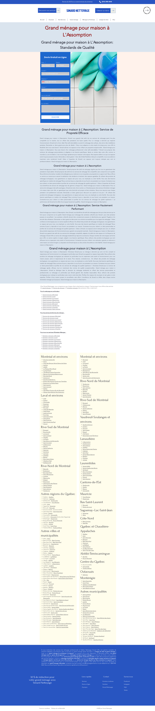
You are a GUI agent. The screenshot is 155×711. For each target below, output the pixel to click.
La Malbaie (53, 556)
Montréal (85, 360)
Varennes (45, 450)
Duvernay (46, 404)
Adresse (43, 87)
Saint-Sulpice (86, 445)
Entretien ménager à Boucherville (52, 343)
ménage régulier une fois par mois (53, 660)
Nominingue (55, 575)
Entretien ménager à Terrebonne (52, 346)
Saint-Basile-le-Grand (62, 600)
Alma (48, 538)
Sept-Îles (85, 523)
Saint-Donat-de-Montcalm (66, 605)
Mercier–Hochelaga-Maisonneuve (53, 374)
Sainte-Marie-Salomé (62, 614)
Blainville (45, 469)
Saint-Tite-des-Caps (88, 550)
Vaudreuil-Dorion (87, 425)
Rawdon (51, 587)
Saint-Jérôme (47, 489)
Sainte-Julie (54, 612)
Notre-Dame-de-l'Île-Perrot (67, 576)
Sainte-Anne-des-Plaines (50, 483)
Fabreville (46, 406)
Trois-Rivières (55, 502)
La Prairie (45, 439)
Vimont (45, 424)
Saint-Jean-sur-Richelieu (65, 623)
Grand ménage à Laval (49, 296)
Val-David (85, 470)
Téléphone (44, 79)
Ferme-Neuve (56, 555)
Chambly (45, 455)
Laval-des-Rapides (48, 409)
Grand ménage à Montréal (50, 295)
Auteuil (45, 400)
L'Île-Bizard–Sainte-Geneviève (51, 372)
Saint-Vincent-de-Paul (49, 422)
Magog (50, 569)
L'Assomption (56, 564)
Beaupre (51, 546)
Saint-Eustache (47, 487)
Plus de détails (45, 103)
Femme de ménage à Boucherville (52, 323)
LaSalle (45, 367)
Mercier (45, 446)
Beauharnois (54, 544)
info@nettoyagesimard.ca (90, 663)
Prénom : (58, 62)
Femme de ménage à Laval (50, 318)
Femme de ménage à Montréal (52, 316)
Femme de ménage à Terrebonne (52, 327)
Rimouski (52, 508)
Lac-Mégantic (56, 562)
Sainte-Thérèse (47, 485)
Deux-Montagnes (48, 474)
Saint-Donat (54, 603)
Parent (50, 582)
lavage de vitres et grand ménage (105, 651)
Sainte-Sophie (56, 616)
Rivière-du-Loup (57, 591)
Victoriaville (54, 515)
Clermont (52, 549)
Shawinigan (54, 518)
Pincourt (51, 584)
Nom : (43, 62)
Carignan (45, 453)
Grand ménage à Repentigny (51, 300)
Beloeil (45, 457)
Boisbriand (46, 471)
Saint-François (47, 420)
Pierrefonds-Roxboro (49, 379)
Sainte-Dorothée (48, 416)
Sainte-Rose (46, 418)
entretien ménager (72, 288)
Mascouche (46, 478)
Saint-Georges (56, 620)
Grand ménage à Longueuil (50, 298)
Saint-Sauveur (86, 479)
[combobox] (55, 98)
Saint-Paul (85, 453)
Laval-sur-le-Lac (47, 413)
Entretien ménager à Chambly (51, 348)
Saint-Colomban (58, 602)
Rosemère (53, 594)
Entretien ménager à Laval (50, 337)
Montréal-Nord (47, 376)
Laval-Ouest (46, 411)
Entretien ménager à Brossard (51, 345)
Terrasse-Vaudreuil (99, 636)
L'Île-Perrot (53, 567)
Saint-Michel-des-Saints (89, 611)
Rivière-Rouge (56, 593)
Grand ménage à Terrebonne (51, 305)
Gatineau (52, 499)
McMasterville (47, 463)
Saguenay (52, 506)
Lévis (48, 504)
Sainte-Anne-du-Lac (61, 611)
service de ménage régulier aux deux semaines (91, 660)
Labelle (50, 560)
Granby (50, 513)
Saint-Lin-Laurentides (62, 627)
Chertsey (51, 547)
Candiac (45, 437)
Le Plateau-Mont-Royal (49, 369)
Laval (44, 398)
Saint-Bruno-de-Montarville (51, 441)
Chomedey (46, 402)
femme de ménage (58, 288)
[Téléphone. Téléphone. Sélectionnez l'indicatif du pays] (43, 81)
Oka (48, 580)
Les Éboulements (88, 548)
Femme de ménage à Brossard (51, 325)
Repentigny (46, 481)
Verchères (46, 452)
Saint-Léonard (47, 387)
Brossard (45, 430)
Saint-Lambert (47, 435)
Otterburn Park (47, 461)
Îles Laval (45, 407)
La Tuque (52, 558)
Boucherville (46, 432)
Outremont (46, 378)
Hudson (85, 426)
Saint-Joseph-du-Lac (62, 625)
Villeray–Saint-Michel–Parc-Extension (53, 392)
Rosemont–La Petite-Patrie (50, 383)
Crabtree (51, 551)
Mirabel (45, 480)
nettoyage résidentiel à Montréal (70, 658)
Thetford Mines (57, 528)
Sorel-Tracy (54, 526)
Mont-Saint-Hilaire (48, 459)
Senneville (92, 632)
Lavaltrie (51, 565)
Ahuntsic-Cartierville (49, 360)
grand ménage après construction (80, 656)
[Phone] (100, 2)
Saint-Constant (47, 443)
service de (95, 658)
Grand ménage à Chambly (50, 307)
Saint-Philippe (87, 414)
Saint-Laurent (47, 385)
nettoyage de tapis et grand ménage (81, 655)
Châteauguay (47, 444)
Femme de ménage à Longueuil (52, 320)
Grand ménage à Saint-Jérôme (51, 309)
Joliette (51, 524)
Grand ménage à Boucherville (51, 302)
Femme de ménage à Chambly (51, 329)
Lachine (45, 365)
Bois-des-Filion (47, 472)
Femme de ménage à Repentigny (52, 321)
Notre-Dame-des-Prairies (65, 578)
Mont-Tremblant (58, 573)
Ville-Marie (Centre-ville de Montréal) (53, 390)
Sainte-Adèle (55, 607)
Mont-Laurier (55, 571)
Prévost (50, 585)
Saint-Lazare (86, 430)
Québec (51, 497)
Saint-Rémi (86, 412)
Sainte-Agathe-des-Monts (66, 609)
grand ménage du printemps (57, 653)
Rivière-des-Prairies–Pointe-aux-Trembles (55, 381)
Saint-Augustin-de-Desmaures (91, 378)
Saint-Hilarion (56, 621)
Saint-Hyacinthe (57, 511)
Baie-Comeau (56, 540)
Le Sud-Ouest (47, 370)
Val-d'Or (51, 522)
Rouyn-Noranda (57, 520)
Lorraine (45, 476)
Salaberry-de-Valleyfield (89, 584)
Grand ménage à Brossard (50, 304)
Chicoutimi (54, 517)
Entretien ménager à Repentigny (52, 341)
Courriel (43, 70)
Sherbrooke (54, 500)
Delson (50, 553)
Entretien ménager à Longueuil (51, 339)
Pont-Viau (46, 415)
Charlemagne (86, 443)
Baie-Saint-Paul (57, 542)
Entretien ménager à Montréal (51, 336)
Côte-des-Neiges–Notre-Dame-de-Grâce (55, 363)
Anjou (45, 361)
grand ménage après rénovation (83, 651)
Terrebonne (46, 490)
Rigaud (50, 589)
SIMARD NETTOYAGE (78, 10)
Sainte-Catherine (48, 448)
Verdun (45, 388)
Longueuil (46, 434)
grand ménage (46, 288)
